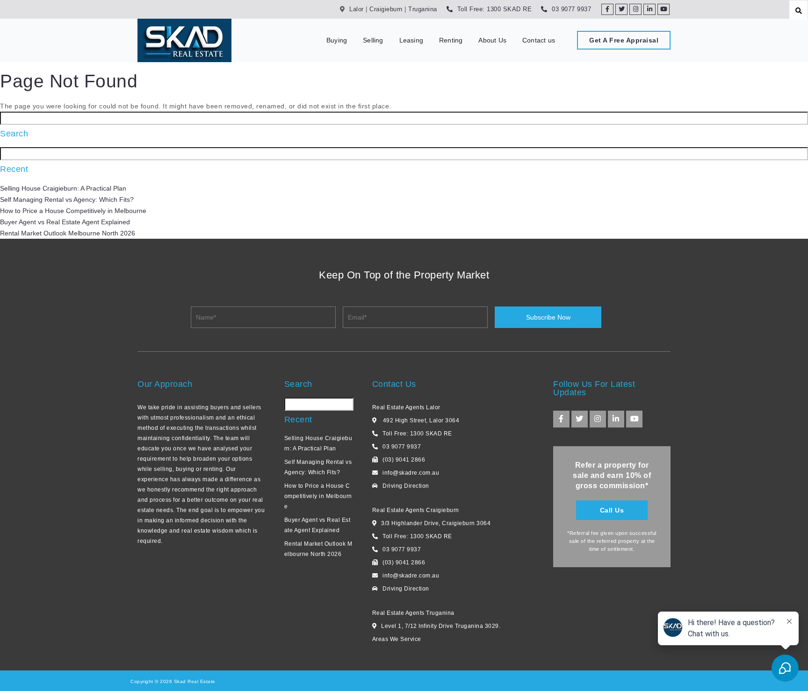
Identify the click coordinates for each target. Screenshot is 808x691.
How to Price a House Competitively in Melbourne (73, 210)
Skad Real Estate (194, 681)
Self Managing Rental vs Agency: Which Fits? (67, 199)
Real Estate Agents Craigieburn (415, 510)
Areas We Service (396, 639)
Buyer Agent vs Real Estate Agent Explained (65, 222)
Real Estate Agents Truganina (413, 613)
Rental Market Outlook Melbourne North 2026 (67, 233)
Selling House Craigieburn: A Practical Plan (63, 188)
